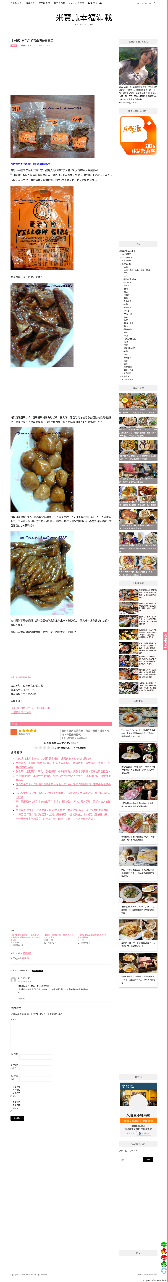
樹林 (126, 333)
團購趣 (14, 45)
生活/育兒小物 (95, 3)
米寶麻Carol (26, 45)
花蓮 (126, 351)
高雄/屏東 (128, 367)
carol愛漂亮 (76, 3)
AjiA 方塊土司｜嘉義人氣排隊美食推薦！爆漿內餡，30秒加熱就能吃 (53, 758)
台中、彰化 (128, 283)
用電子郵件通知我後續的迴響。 (16, 1091)
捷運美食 (30, 3)
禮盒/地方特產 (130, 348)
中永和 (127, 273)
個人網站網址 (14, 1077)
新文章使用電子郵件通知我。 (16, 1106)
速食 (126, 361)
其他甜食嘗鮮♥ (130, 279)
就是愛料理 (59, 3)
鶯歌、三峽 (128, 370)
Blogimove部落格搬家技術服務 (155, 1280)
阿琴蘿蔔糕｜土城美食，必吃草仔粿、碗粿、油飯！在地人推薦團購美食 (56, 818)
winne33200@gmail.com (128, 103)
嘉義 (126, 292)
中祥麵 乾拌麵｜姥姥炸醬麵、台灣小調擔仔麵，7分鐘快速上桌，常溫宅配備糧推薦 (61, 814)
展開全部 (123, 251)
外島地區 (127, 301)
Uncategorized (127, 257)
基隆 (126, 298)
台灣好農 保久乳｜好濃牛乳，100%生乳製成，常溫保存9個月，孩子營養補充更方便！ (63, 810)
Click (165, 641)
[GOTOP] (164, 1271)
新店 (126, 317)
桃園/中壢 (128, 329)
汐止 (126, 336)
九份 (126, 276)
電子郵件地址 (14, 1066)
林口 (126, 326)
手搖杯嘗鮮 (128, 314)
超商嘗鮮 (127, 358)
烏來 (126, 345)
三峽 (126, 267)
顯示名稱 (14, 1055)
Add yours (37, 970)
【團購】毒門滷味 (21, 712)
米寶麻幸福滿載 (84, 18)
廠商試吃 (127, 308)
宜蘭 (126, 304)
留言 (13, 1020)
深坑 (126, 342)
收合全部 (131, 251)
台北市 (127, 286)
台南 (126, 289)
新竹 (126, 320)
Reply (21, 998)
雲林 (126, 364)
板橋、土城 (128, 323)
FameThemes (153, 1275)
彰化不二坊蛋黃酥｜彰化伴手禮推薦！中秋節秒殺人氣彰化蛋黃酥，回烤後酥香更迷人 (63, 771)
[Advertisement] (61, 70)
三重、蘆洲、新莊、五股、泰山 (137, 270)
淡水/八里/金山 (130, 339)
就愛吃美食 (16, 3)
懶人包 (127, 311)
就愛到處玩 (44, 3)
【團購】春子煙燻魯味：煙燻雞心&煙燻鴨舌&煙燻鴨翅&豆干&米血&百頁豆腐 (25, 937)
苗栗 (126, 355)
